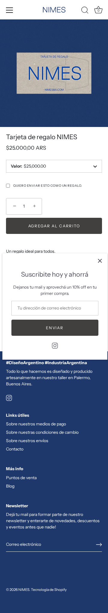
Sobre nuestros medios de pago (36, 424)
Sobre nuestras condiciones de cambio (42, 432)
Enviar (54, 327)
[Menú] (9, 10)
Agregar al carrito (54, 225)
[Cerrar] (99, 260)
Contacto (14, 449)
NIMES (23, 589)
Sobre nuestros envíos (27, 440)
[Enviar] (99, 545)
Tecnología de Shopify (49, 589)
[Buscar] (85, 11)
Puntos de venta (21, 477)
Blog (10, 486)
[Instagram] (55, 345)
